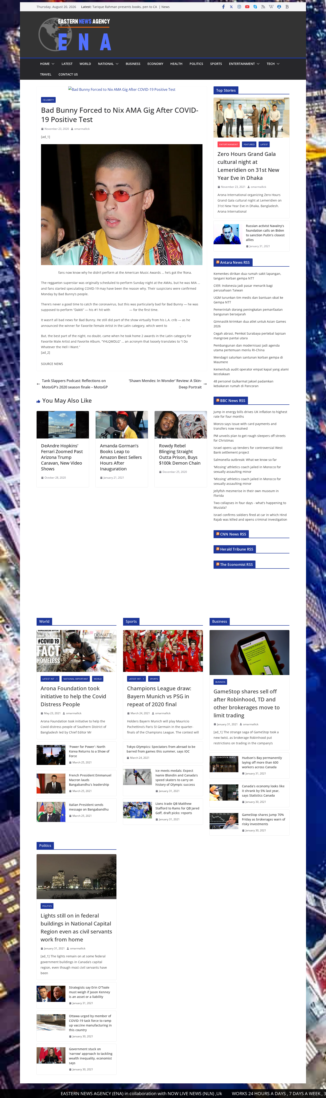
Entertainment (242, 64)
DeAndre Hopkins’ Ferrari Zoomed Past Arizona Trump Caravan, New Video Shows (62, 457)
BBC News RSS (232, 400)
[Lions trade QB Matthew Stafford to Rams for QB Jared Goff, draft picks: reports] (137, 811)
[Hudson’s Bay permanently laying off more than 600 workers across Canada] (224, 766)
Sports (216, 64)
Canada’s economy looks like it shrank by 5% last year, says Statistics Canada (263, 790)
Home (45, 64)
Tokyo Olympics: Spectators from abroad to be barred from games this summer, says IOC (161, 749)
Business (133, 64)
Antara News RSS (235, 262)
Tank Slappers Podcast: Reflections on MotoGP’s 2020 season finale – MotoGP (75, 384)
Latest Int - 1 (50, 678)
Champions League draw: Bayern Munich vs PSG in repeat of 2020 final (159, 696)
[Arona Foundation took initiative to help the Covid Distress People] (76, 651)
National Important (75, 678)
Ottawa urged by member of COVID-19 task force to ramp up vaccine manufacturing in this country (90, 1023)
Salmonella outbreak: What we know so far (245, 460)
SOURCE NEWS (52, 364)
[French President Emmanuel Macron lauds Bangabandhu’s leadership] (51, 783)
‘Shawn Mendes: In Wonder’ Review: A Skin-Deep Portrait (165, 384)
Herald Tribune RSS (236, 549)
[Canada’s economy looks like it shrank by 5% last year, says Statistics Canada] (224, 794)
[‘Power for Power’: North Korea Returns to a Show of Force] (51, 755)
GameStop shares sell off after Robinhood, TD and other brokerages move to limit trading (247, 703)
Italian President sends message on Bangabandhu (89, 807)
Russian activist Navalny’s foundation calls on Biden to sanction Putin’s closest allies (265, 233)
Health (176, 64)
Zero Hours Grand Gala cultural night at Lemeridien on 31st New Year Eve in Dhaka (248, 165)
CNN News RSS (233, 534)
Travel (45, 74)
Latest (67, 64)
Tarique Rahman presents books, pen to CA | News (131, 7)
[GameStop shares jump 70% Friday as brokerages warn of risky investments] (224, 823)
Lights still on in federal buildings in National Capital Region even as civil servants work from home (76, 927)
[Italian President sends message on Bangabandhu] (51, 810)
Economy (155, 64)
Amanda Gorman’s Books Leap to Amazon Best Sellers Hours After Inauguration (121, 457)
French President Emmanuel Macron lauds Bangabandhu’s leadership (90, 780)
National (106, 64)
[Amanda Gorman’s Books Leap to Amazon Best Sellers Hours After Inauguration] (122, 414)
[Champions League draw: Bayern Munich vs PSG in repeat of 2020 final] (163, 651)
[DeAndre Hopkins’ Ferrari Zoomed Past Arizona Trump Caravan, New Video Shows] (63, 414)
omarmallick (82, 129)
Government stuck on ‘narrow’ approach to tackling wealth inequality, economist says (90, 1056)
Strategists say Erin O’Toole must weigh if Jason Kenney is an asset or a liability (89, 992)
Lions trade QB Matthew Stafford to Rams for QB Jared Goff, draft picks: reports (177, 808)
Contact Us (68, 74)
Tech (271, 64)
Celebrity (48, 99)
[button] (52, 64)
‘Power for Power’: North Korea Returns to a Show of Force (89, 751)
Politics (196, 64)
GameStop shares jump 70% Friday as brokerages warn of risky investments (263, 819)
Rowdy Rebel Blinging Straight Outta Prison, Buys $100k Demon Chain (179, 454)
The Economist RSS (236, 564)
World (85, 64)
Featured (249, 144)
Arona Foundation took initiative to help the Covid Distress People (73, 696)
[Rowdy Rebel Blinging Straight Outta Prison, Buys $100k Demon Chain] (181, 414)
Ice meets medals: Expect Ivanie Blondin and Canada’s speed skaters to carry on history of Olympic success (176, 777)
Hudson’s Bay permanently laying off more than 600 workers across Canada (262, 762)
